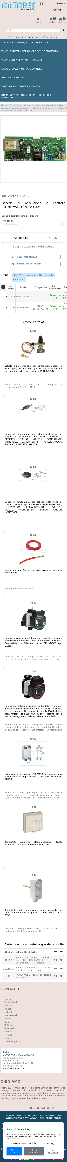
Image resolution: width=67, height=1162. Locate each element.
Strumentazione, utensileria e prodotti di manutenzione (26, 96)
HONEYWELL (19, 280)
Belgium (8, 999)
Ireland (7, 1018)
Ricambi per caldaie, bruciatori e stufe (24, 42)
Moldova (8, 1025)
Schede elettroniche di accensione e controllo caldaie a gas (33, 968)
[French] (20, 1161)
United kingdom (12, 1041)
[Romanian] (53, 1161)
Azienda (58, 3)
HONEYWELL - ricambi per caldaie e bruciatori (33, 275)
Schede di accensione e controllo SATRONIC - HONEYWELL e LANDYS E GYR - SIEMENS (33, 960)
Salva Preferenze (34, 1151)
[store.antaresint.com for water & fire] (19, 9)
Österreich (9, 1028)
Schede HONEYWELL (27, 952)
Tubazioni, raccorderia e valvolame (22, 86)
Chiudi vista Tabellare (24, 257)
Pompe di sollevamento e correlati (22, 69)
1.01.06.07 (8, 960)
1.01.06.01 (8, 952)
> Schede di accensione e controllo (47, 108)
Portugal (8, 1035)
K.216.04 (10, 296)
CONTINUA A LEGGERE (42, 1108)
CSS (64, 1149)
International (10, 1015)
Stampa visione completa (29, 264)
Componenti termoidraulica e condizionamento (29, 51)
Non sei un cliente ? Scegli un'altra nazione (33, 37)
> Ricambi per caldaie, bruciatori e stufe (28, 105)
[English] (13, 1161)
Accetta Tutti (14, 1151)
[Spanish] (60, 1161)
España (8, 1005)
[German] (27, 1161)
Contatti (58, 10)
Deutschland (10, 1002)
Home (4, 105)
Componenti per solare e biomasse (21, 60)
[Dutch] (7, 1161)
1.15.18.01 (8, 968)
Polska (7, 1031)
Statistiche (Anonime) (44, 1144)
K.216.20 (10, 307)
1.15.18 (6, 976)
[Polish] (40, 1161)
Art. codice (8, 220)
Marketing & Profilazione (20, 1144)
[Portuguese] (47, 1161)
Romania (8, 1038)
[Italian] (33, 1161)
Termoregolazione (11, 77)
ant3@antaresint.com (14, 1068)
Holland (8, 1012)
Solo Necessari (53, 1151)
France (7, 1008)
